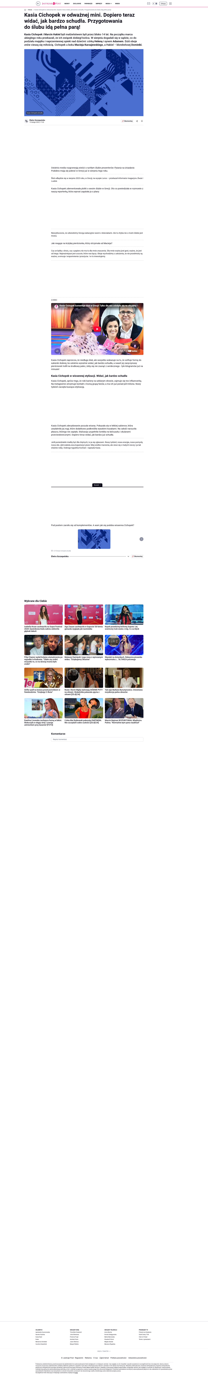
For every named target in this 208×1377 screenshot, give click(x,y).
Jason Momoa (74, 1341)
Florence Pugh (74, 1337)
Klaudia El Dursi (109, 1339)
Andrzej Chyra (74, 1339)
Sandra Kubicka (40, 1334)
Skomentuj (128, 121)
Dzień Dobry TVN (144, 1334)
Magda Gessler (108, 1341)
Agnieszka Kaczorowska (43, 1332)
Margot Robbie (74, 1344)
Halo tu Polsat (143, 1337)
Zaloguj (163, 3)
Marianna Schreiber (41, 1341)
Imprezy (99, 3)
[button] (155, 3)
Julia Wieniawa (74, 1334)
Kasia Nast (39, 1337)
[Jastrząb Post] (53, 4)
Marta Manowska (109, 1337)
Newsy (67, 3)
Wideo (117, 3)
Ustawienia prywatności (137, 1358)
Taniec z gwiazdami (144, 1339)
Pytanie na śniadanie (145, 1332)
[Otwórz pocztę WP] (148, 3)
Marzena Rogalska (109, 1344)
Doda (37, 1339)
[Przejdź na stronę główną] (38, 5)
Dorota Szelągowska (110, 1334)
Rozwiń (96, 485)
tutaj (76, 1372)
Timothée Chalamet (76, 1332)
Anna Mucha (108, 1332)
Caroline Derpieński (41, 1344)
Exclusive (77, 3)
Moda (108, 3)
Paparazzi (88, 3)
